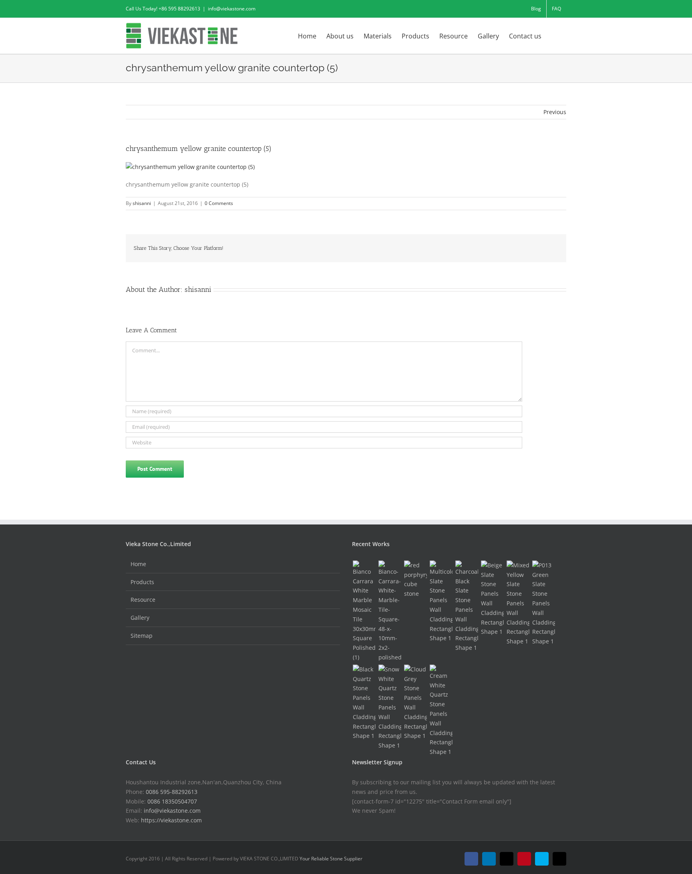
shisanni (142, 203)
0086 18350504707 (172, 801)
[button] (553, 35)
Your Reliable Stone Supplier (331, 858)
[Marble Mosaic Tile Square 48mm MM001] (390, 611)
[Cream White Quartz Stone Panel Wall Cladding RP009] (441, 710)
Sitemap (142, 635)
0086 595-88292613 (171, 792)
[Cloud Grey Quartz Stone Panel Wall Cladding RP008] (415, 702)
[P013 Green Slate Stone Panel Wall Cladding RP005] (543, 603)
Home (138, 564)
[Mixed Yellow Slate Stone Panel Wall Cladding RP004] (518, 603)
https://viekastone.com (171, 820)
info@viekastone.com (231, 8)
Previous (554, 112)
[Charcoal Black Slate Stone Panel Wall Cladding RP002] (467, 606)
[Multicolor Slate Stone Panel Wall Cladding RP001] (441, 601)
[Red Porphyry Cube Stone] (415, 579)
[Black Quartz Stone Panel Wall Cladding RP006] (364, 702)
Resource (143, 599)
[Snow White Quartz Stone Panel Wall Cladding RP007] (390, 707)
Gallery (140, 617)
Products (142, 582)
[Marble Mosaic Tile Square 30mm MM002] (364, 611)
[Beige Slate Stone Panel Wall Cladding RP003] (492, 598)
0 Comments (219, 203)
